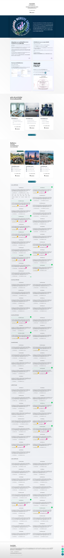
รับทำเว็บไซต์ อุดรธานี (42, 523)
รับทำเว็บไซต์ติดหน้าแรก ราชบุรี (42, 330)
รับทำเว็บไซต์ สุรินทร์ (42, 492)
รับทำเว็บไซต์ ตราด (21, 305)
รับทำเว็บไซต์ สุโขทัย (42, 234)
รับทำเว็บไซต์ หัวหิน (42, 333)
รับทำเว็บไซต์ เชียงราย (14, 350)
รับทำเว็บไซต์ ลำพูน (42, 360)
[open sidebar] (63, 554)
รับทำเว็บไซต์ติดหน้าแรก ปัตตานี (21, 439)
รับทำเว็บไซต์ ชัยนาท (21, 208)
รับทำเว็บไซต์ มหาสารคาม (21, 515)
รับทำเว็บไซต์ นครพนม (21, 484)
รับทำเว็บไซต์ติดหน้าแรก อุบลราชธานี (44, 536)
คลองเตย (27, 192)
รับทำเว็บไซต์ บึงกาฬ (21, 500)
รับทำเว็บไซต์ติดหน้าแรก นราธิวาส (22, 431)
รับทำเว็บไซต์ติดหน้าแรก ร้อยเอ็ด (42, 466)
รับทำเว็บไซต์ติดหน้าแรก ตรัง (20, 416)
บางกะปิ (12, 194)
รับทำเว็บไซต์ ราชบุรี (42, 325)
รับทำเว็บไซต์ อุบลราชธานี (42, 531)
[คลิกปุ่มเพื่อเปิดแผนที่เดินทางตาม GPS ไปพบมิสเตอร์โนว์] (45, 73)
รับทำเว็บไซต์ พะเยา (21, 368)
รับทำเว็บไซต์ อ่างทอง (42, 257)
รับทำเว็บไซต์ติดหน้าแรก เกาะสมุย (22, 400)
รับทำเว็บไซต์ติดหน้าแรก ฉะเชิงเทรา (23, 295)
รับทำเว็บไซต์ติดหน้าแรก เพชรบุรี (42, 322)
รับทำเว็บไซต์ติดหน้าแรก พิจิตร (20, 260)
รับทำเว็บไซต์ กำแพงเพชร (15, 206)
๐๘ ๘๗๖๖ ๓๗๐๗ (32, 10)
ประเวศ (12, 195)
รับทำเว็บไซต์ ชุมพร (21, 403)
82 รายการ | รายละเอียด (32, 181)
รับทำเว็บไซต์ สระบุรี (42, 218)
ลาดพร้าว (26, 194)
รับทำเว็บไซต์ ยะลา (42, 395)
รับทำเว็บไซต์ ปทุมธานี (21, 247)
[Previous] (12, 117)
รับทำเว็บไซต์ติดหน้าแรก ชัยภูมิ (21, 482)
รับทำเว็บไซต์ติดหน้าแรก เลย (41, 474)
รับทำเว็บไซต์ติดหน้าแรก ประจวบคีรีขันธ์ (23, 338)
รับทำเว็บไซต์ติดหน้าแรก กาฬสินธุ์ (22, 466)
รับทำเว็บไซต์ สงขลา (35, 416)
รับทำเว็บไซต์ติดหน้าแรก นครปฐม (21, 229)
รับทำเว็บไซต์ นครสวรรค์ (14, 237)
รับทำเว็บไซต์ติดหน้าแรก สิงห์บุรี (42, 231)
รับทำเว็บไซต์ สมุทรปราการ (42, 195)
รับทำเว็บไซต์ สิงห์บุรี (42, 226)
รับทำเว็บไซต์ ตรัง (14, 416)
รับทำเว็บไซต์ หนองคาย (42, 500)
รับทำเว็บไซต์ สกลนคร (42, 484)
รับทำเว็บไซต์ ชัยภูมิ (14, 482)
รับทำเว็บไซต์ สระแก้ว (42, 305)
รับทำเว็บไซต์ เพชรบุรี (42, 317)
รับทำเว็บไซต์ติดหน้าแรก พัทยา (42, 295)
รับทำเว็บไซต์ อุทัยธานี (42, 265)
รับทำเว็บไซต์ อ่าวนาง (42, 442)
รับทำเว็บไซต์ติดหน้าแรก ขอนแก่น (22, 474)
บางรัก (23, 194)
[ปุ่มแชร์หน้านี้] (63, 549)
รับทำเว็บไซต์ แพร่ (21, 376)
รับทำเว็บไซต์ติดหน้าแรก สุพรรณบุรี (43, 247)
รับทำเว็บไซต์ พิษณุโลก (21, 263)
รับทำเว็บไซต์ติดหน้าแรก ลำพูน (42, 365)
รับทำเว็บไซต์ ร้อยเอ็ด (42, 461)
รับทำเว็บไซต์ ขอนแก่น (21, 469)
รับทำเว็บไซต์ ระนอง (42, 403)
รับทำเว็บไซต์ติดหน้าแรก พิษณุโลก (22, 268)
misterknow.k (32, 12)
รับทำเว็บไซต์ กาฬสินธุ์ (21, 461)
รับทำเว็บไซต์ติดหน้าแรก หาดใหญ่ (42, 439)
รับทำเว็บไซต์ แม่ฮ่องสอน (36, 350)
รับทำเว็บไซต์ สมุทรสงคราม (42, 203)
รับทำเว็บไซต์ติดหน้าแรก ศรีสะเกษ (43, 482)
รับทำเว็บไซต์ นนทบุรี (21, 239)
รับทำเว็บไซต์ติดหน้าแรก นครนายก (22, 221)
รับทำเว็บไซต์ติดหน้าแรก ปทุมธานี (22, 252)
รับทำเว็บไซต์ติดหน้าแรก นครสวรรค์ (22, 237)
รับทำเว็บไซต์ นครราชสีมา (21, 492)
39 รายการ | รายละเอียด (32, 134)
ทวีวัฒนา (23, 195)
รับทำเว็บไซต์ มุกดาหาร (21, 523)
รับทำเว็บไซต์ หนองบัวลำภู (36, 513)
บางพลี (17, 194)
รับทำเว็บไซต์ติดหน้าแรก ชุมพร (21, 408)
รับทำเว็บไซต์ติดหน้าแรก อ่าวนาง (42, 447)
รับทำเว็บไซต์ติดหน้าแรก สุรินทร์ (42, 497)
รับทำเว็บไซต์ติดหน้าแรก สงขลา (42, 416)
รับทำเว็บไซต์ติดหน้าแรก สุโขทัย (42, 239)
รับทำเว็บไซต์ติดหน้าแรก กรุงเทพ (21, 192)
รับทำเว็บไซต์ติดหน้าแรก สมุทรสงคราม (44, 208)
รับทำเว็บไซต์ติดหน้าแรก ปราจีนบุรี (43, 287)
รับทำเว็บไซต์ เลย (42, 469)
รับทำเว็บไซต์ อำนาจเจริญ (42, 515)
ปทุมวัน (21, 195)
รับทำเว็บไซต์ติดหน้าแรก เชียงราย (22, 350)
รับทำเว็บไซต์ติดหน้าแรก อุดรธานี (43, 528)
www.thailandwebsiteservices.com (32, 7)
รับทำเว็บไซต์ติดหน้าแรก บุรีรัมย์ (21, 513)
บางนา (15, 194)
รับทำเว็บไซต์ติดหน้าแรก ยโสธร (21, 536)
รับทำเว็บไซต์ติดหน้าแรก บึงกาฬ (21, 505)
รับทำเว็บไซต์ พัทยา (42, 290)
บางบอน (20, 194)
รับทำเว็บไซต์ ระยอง (35, 303)
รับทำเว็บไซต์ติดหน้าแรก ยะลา (42, 400)
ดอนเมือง (29, 195)
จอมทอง (13, 198)
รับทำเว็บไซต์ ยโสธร (21, 531)
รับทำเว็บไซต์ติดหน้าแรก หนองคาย (43, 505)
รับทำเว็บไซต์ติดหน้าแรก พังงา (20, 447)
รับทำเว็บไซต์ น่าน (21, 360)
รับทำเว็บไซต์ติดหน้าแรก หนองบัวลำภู (44, 513)
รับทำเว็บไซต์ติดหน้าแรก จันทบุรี (21, 287)
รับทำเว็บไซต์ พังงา (21, 442)
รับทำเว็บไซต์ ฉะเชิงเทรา (21, 290)
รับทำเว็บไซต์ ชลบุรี (14, 303)
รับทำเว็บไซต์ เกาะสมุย (21, 395)
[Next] (52, 117)
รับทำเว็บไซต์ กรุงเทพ (21, 187)
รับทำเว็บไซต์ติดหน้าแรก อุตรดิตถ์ (42, 373)
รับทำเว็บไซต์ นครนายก (21, 216)
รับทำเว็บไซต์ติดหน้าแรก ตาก (20, 330)
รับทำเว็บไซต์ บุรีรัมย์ (14, 513)
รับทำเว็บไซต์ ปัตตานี (21, 434)
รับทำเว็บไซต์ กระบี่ (21, 387)
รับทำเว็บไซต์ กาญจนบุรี (21, 317)
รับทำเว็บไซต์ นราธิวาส (21, 426)
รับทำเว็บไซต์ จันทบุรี (21, 282)
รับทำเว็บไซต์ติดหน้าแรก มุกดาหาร (22, 528)
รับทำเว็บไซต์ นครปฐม (21, 224)
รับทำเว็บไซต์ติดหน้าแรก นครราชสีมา (23, 497)
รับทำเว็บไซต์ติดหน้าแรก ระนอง (42, 408)
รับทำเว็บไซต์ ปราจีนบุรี (42, 282)
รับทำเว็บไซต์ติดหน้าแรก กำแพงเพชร (23, 206)
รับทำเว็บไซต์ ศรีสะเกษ (35, 482)
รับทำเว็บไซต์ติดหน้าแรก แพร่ (20, 381)
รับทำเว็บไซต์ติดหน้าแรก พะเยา (21, 373)
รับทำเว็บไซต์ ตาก (21, 325)
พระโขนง (15, 195)
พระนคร (18, 195)
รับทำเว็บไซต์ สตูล (42, 418)
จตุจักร (26, 195)
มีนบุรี (28, 194)
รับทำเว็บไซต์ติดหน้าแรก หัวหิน (42, 338)
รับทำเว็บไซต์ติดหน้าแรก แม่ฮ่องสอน (44, 350)
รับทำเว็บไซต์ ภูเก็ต (42, 387)
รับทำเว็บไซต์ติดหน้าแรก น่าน (20, 365)
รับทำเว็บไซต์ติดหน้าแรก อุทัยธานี (42, 270)
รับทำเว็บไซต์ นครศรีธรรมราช (21, 418)
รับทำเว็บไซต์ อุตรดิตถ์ (42, 368)
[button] (63, 552)
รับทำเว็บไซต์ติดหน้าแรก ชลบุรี (21, 303)
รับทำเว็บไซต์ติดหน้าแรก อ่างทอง (43, 262)
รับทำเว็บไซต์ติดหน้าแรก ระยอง (42, 303)
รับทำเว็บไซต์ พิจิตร (21, 255)
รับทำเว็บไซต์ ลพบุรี (42, 187)
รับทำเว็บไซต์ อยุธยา (42, 249)
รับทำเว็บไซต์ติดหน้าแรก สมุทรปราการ (44, 200)
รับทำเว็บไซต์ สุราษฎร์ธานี (42, 426)
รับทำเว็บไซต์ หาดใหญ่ (42, 434)
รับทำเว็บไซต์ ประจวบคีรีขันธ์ (21, 333)
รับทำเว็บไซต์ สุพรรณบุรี (35, 247)
